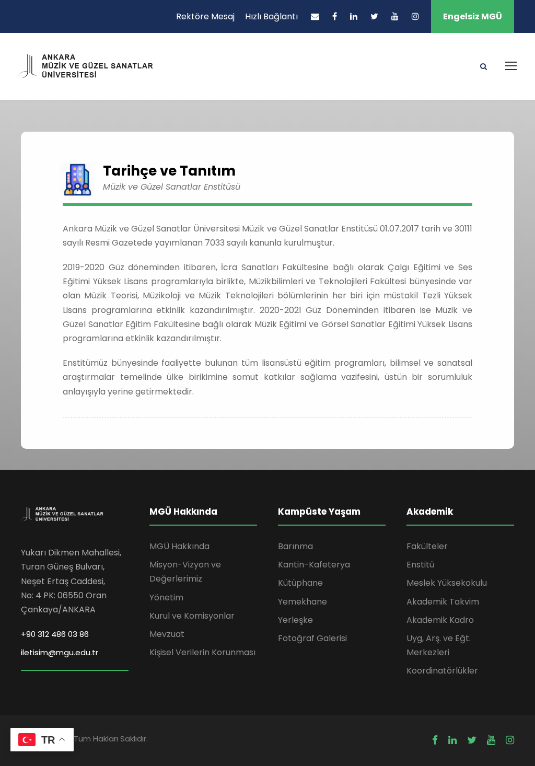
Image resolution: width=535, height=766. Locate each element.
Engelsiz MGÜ (472, 16)
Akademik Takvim (442, 602)
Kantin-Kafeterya (314, 565)
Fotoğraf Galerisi (312, 638)
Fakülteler (427, 546)
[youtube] (395, 16)
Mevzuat (166, 634)
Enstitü (420, 565)
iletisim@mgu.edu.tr (59, 652)
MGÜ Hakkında (179, 546)
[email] (315, 16)
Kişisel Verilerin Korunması (202, 652)
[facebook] (334, 16)
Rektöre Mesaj (205, 16)
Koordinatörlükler (442, 671)
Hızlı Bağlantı (271, 16)
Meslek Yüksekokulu (446, 583)
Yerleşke (295, 620)
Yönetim (166, 597)
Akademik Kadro (440, 620)
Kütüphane (300, 583)
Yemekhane (302, 602)
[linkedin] (353, 16)
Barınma (295, 546)
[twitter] (374, 16)
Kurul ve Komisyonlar (192, 616)
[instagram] (415, 16)
